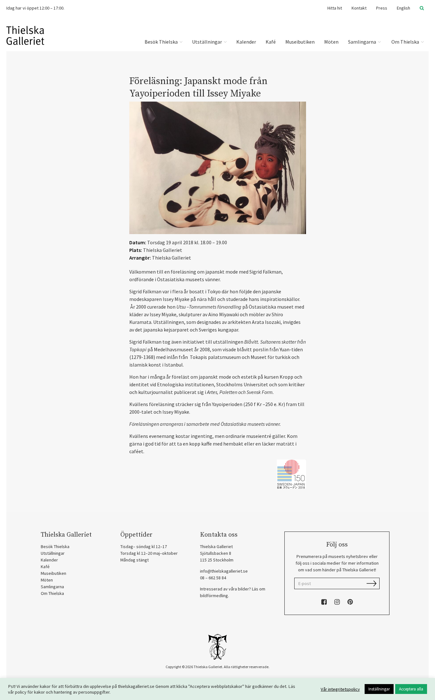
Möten (331, 42)
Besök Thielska (162, 42)
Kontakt (359, 8)
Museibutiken (300, 42)
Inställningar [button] (379, 689)
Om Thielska (405, 42)
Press (381, 8)
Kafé (271, 42)
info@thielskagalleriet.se (224, 571)
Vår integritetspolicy (340, 689)
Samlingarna (362, 42)
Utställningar (207, 42)
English (403, 8)
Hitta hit (334, 8)
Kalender (246, 42)
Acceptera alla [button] (411, 689)
